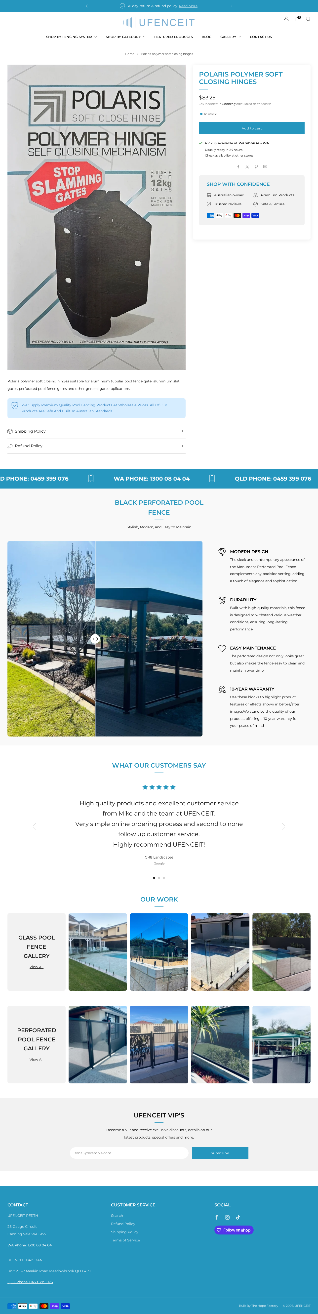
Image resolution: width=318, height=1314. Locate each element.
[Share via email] (265, 166)
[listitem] (159, 6)
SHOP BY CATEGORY (123, 37)
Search (117, 1215)
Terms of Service (125, 1240)
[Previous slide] (34, 826)
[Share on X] (247, 166)
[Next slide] (283, 826)
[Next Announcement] (232, 6)
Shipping (229, 104)
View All (36, 967)
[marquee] (159, 479)
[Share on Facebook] (238, 166)
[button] (154, 878)
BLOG (206, 37)
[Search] (308, 18)
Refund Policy (123, 1224)
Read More (188, 6)
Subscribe (220, 1153)
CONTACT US (261, 37)
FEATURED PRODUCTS (173, 37)
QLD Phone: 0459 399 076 (30, 1282)
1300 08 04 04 (40, 1245)
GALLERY (228, 37)
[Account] (286, 18)
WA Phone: (17, 1245)
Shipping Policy (124, 1232)
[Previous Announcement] (86, 6)
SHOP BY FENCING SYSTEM (69, 37)
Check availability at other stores (229, 155)
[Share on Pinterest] (256, 166)
